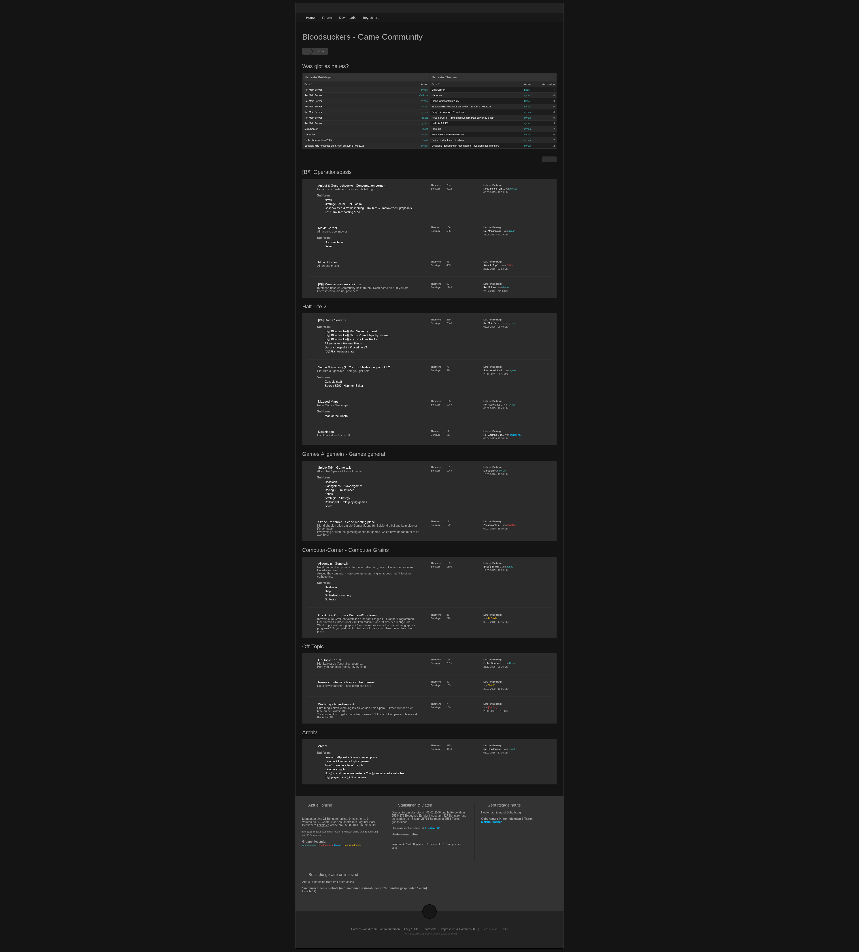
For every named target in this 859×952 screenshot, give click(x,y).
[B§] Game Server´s (332, 320)
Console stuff (333, 381)
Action (328, 494)
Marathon (309, 134)
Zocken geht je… (492, 525)
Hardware (330, 587)
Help (327, 591)
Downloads (347, 17)
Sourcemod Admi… (493, 370)
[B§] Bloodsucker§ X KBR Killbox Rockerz (352, 339)
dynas (424, 89)
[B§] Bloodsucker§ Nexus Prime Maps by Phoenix (357, 335)
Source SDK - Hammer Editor (343, 385)
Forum (327, 17)
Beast (424, 117)
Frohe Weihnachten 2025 (318, 140)
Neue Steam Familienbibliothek (448, 134)
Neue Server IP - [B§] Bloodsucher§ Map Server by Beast (463, 117)
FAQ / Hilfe (411, 929)
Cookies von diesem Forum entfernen (375, 929)
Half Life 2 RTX (440, 123)
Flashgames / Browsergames (343, 486)
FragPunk (437, 129)
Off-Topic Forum (329, 660)
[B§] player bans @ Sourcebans (345, 777)
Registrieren (372, 17)
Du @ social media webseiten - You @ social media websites (364, 773)
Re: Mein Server (313, 89)
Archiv (322, 746)
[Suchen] (542, 17)
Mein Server (311, 129)
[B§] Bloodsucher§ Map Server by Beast (350, 331)
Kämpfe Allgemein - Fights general (346, 761)
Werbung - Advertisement (336, 704)
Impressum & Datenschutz (458, 929)
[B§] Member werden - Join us (339, 284)
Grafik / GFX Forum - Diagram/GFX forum (348, 615)
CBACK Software (448, 934)
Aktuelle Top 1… (492, 265)
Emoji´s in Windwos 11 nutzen (448, 112)
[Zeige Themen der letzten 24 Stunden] (545, 159)
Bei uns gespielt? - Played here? (345, 347)
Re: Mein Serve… (493, 323)
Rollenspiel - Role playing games (345, 502)
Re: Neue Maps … (493, 404)
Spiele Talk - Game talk (334, 467)
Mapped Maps (328, 401)
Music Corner (327, 262)
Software (330, 599)
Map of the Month (336, 416)
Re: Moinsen (490, 287)
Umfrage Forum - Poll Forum (343, 204)
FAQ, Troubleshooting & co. (342, 212)
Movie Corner (327, 228)
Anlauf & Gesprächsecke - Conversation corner (351, 185)
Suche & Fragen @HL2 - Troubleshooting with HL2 (354, 367)
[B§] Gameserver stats (339, 351)
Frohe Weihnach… (493, 663)
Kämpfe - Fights (335, 769)
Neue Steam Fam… (494, 188)
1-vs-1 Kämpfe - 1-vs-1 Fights (344, 765)
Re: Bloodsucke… (493, 749)
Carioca (423, 95)
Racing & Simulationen (339, 490)
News (328, 200)
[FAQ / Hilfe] (553, 159)
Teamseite (429, 929)
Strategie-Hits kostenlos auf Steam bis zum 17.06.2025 (334, 145)
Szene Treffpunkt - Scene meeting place (346, 522)
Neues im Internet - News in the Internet (346, 682)
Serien (328, 246)
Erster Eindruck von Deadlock (448, 140)
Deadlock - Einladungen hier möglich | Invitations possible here (465, 145)
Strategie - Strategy (337, 498)
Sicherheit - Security (337, 595)
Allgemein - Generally (333, 563)
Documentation (334, 242)
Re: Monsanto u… (493, 231)
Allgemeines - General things (343, 343)
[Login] (552, 17)
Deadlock (330, 482)
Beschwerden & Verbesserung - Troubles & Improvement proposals (368, 208)
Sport (328, 506)
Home (310, 17)
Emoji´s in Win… (492, 566)
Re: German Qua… (494, 434)
